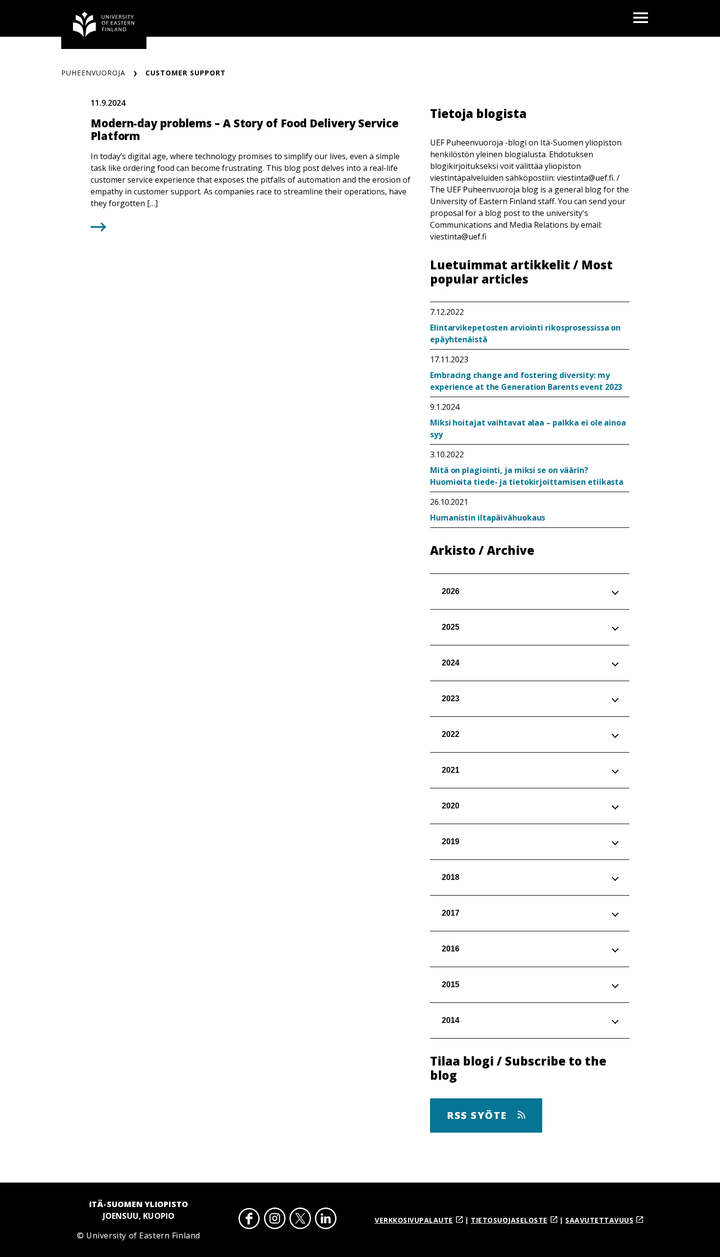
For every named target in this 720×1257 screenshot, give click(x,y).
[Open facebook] (249, 1220)
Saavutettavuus (599, 1220)
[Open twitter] (300, 1220)
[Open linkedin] (325, 1220)
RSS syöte (478, 1115)
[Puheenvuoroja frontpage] (104, 24)
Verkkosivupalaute (414, 1220)
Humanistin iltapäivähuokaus (487, 517)
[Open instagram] (275, 1220)
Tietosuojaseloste (509, 1220)
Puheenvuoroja (93, 72)
